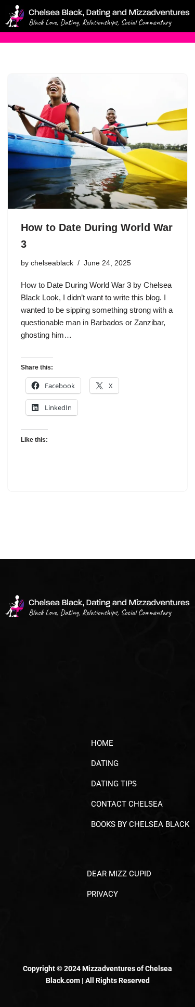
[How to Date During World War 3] (97, 141)
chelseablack (52, 263)
